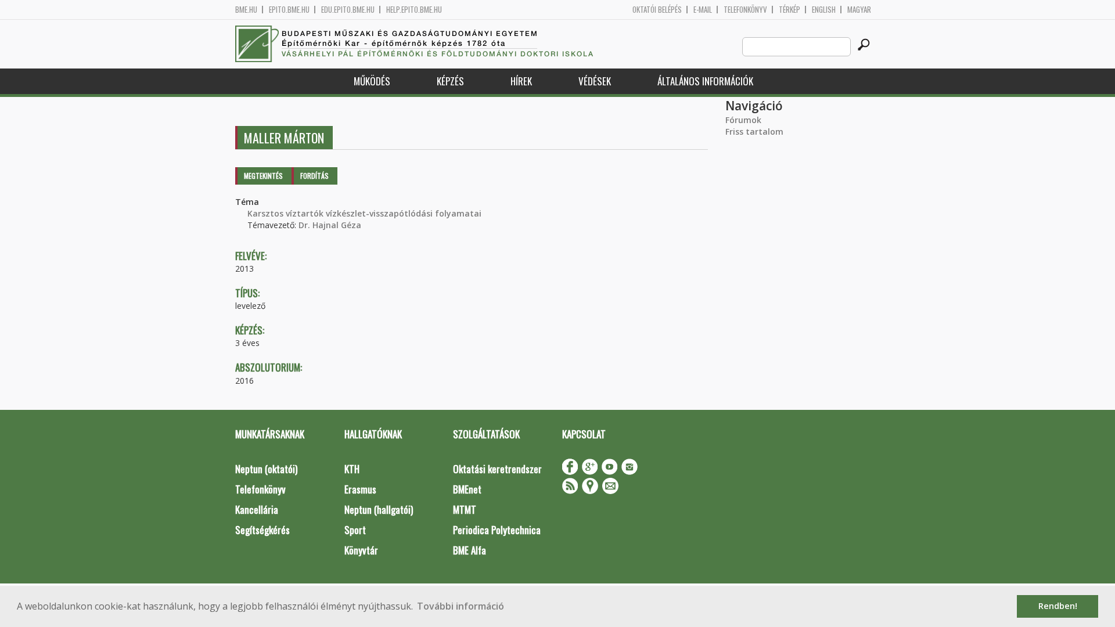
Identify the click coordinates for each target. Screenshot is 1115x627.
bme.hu (246, 9)
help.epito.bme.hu (414, 9)
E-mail (702, 9)
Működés (372, 81)
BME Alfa (469, 550)
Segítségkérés (262, 529)
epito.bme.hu (289, 9)
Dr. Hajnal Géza (329, 224)
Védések (594, 81)
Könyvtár (361, 550)
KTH (351, 469)
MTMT (464, 509)
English (824, 9)
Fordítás (314, 176)
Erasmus (360, 489)
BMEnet (467, 489)
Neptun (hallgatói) (378, 509)
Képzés (450, 81)
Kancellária (256, 509)
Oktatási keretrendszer (497, 469)
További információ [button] (460, 606)
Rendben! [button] (1057, 605)
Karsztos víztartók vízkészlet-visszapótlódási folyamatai (364, 213)
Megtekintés (263, 176)
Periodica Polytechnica (497, 529)
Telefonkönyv (745, 9)
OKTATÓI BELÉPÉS (657, 9)
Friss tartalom (754, 131)
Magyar (859, 9)
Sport (355, 529)
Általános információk (705, 81)
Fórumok (743, 119)
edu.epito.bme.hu (348, 9)
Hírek (521, 81)
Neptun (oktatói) (266, 469)
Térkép (789, 9)
